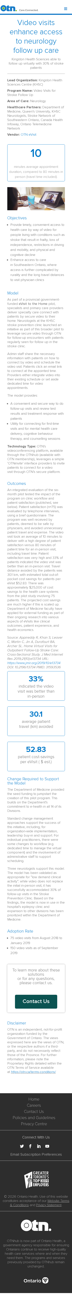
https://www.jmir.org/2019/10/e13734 (33, 663)
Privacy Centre (34, 1124)
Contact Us (34, 1111)
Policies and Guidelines (34, 1117)
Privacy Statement (48, 1205)
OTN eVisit (28, 134)
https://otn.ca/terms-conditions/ (33, 1072)
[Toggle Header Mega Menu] (68, 9)
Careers (34, 1105)
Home (33, 1099)
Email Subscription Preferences (36, 1154)
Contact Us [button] (36, 1001)
